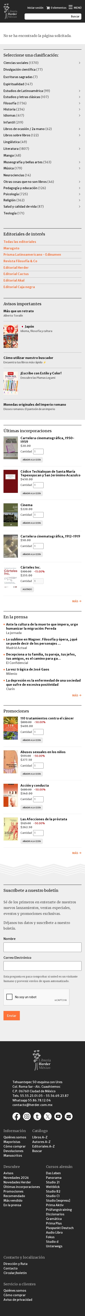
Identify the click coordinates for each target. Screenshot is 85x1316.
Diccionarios (55, 1214)
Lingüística (15, 142)
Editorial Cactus (16, 274)
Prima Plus (54, 1223)
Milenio (11, 674)
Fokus (50, 1237)
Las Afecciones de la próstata (43, 819)
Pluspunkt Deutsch (60, 1228)
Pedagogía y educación (24, 188)
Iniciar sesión (35, 7)
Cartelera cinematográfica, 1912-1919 (50, 536)
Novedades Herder (17, 1182)
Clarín (10, 689)
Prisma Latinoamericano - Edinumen (32, 255)
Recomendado (14, 1196)
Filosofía (14, 103)
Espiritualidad (17, 84)
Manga (12, 155)
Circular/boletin (15, 1273)
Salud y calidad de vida (23, 206)
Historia (13, 109)
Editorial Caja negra (19, 287)
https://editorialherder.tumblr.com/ (37, 1116)
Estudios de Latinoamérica (26, 91)
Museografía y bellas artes (27, 162)
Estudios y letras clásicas (26, 97)
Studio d (52, 1242)
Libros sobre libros (21, 135)
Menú (75, 7)
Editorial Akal (13, 280)
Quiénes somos (14, 1137)
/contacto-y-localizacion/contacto (69, 1116)
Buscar (37, 1151)
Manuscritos (12, 1156)
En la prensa (12, 1205)
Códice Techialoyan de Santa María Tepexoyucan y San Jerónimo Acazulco (50, 473)
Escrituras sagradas (20, 77)
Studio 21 (53, 1182)
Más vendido (12, 1201)
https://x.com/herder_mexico (48, 1116)
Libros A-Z (40, 1137)
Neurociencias (17, 175)
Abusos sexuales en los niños (43, 752)
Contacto (10, 1268)
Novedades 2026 (16, 1178)
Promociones (13, 1191)
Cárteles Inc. (30, 567)
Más (75, 601)
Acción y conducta (34, 785)
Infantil (13, 122)
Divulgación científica (22, 70)
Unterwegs (54, 1246)
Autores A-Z (41, 1142)
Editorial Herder (16, 268)
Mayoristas (11, 1142)
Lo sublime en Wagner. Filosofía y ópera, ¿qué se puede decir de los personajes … (41, 641)
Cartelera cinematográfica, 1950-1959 (47, 440)
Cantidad (26, 451)
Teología (13, 213)
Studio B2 (53, 1191)
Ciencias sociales (20, 63)
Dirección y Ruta (15, 1264)
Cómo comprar (14, 1146)
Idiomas (13, 115)
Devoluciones (13, 1151)
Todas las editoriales (19, 242)
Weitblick (53, 1187)
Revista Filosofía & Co (20, 261)
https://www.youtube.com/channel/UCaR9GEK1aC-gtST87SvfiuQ (58, 1116)
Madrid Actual (16, 648)
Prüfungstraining (59, 1210)
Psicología (15, 194)
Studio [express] (58, 1201)
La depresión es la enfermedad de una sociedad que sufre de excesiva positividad (43, 683)
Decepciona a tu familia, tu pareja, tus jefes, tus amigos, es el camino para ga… (41, 656)
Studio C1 (53, 1196)
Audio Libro (54, 1232)
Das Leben (53, 1173)
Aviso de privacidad (17, 1300)
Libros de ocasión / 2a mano (27, 129)
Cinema (26, 505)
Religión (13, 200)
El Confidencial (17, 663)
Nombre (9, 939)
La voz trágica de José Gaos (27, 669)
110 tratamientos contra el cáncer (47, 718)
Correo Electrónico (17, 958)
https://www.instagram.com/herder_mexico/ (27, 1116)
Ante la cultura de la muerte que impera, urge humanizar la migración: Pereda (42, 626)
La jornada (14, 633)
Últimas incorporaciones (21, 1187)
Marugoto (11, 248)
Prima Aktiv (55, 1205)
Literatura (16, 149)
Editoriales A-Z (43, 1146)
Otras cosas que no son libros (28, 182)
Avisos (8, 1173)
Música (12, 168)
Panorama (53, 1178)
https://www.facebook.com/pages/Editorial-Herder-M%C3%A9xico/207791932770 (16, 1116)
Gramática (54, 1219)
